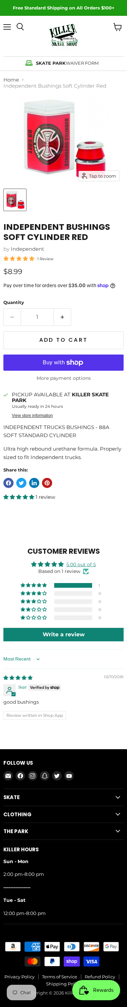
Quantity (13, 302)
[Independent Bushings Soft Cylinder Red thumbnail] (15, 200)
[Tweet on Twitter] (21, 483)
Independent (27, 249)
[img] (18, 678)
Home (11, 80)
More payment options (64, 378)
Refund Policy (100, 976)
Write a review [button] (64, 634)
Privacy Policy (19, 976)
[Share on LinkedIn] (34, 483)
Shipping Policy (63, 983)
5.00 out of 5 (81, 564)
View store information (32, 415)
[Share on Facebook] (8, 483)
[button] (19, 497)
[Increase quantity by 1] (62, 317)
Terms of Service (59, 976)
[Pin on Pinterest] (47, 483)
